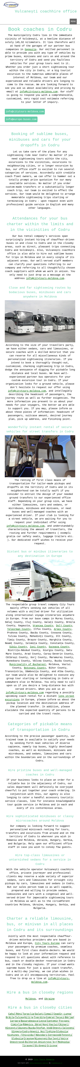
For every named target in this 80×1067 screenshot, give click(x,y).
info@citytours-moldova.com (39, 91)
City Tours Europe (47, 943)
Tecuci (60, 1017)
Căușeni (23, 1028)
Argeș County (62, 629)
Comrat (50, 1017)
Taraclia (28, 1013)
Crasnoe (29, 1038)
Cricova (52, 1045)
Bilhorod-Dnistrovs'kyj (41, 1042)
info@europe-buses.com (21, 119)
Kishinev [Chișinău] (21, 1035)
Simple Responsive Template (38, 1063)
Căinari (63, 1024)
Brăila (10, 1017)
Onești (57, 1028)
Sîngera (16, 1031)
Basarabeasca (29, 1021)
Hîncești (11, 1028)
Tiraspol (28, 1045)
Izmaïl (48, 1013)
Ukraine (49, 998)
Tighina (50, 1031)
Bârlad (69, 1017)
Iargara (15, 1021)
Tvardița (40, 1017)
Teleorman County (19, 629)
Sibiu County (18, 646)
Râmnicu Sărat (32, 1024)
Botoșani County (35, 667)
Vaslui (53, 1024)
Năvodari (41, 1035)
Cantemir (53, 1021)
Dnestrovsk (17, 1042)
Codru (26, 1031)
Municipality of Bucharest (27, 664)
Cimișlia (16, 1024)
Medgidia (63, 1042)
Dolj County (64, 625)
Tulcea (19, 1017)
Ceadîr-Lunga (62, 1013)
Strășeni (40, 1045)
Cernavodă (54, 1035)
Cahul (12, 1013)
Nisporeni (41, 1038)
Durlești (54, 1038)
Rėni (19, 1013)
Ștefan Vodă (44, 1028)
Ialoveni (68, 1028)
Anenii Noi (37, 1031)
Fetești (67, 1035)
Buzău (32, 1028)
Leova (42, 1021)
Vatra (64, 1038)
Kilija (28, 1017)
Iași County (38, 646)
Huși (45, 1024)
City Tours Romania (44, 1059)
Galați (39, 1013)
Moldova (30, 998)
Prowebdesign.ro (56, 1063)
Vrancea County (43, 625)
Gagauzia (30, 49)
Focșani (64, 1021)
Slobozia (62, 1031)
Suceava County (59, 646)
